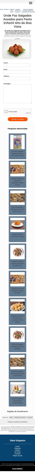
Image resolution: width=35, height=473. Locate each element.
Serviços (17, 452)
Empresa (17, 448)
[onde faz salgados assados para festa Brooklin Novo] (17, 252)
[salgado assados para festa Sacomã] (17, 225)
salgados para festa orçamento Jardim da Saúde (17, 291)
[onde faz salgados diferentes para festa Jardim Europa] (17, 198)
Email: (6, 69)
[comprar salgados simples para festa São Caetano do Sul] (17, 142)
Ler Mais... (17, 38)
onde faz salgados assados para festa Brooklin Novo (17, 263)
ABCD (11, 417)
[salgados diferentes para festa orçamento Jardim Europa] (17, 169)
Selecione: (5, 417)
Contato (17, 454)
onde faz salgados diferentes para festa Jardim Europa (17, 209)
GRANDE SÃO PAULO (20, 417)
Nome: (6, 63)
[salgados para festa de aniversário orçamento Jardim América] (17, 306)
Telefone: (7, 76)
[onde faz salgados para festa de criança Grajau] (17, 389)
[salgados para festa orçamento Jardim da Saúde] (17, 279)
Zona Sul (30, 417)
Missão (17, 450)
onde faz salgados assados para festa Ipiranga (17, 346)
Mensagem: (7, 84)
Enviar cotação (18, 119)
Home (17, 446)
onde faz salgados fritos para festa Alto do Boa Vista (17, 373)
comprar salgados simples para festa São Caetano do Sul (17, 153)
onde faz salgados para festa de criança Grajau (17, 401)
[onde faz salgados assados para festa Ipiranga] (17, 335)
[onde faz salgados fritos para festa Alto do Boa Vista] (17, 362)
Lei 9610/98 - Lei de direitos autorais (17, 431)
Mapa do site (17, 456)
